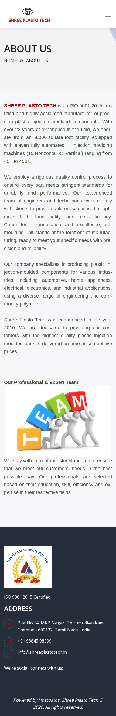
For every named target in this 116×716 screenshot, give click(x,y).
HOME (10, 60)
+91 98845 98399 (35, 641)
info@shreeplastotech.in (42, 652)
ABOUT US (37, 60)
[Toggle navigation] (108, 14)
